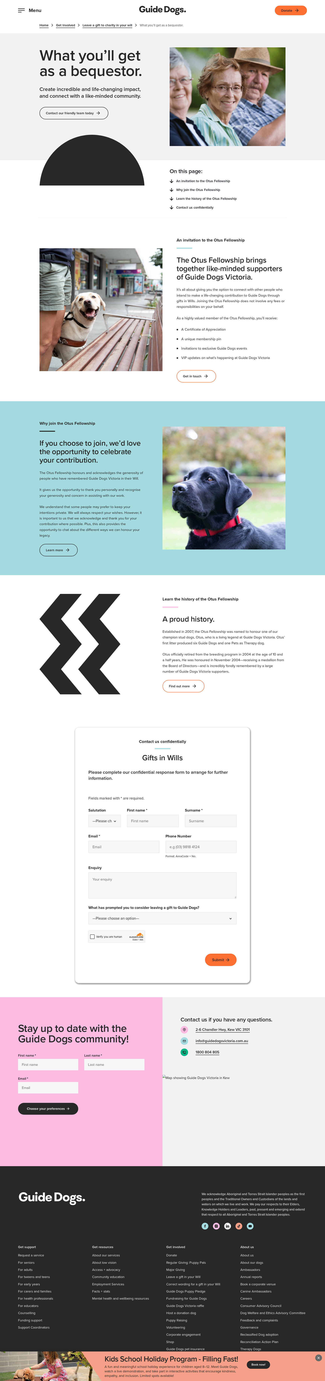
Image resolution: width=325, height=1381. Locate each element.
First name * (144, 810)
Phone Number (178, 836)
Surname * (201, 810)
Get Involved (65, 25)
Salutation (97, 810)
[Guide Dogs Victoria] (163, 10)
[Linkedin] (227, 1226)
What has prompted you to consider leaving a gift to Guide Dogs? (143, 907)
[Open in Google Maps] (243, 1120)
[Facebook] (205, 1226)
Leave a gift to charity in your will (107, 25)
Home (44, 25)
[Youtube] (250, 1226)
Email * (101, 836)
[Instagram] (216, 1226)
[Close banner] (318, 1358)
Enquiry (95, 867)
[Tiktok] (238, 1226)
